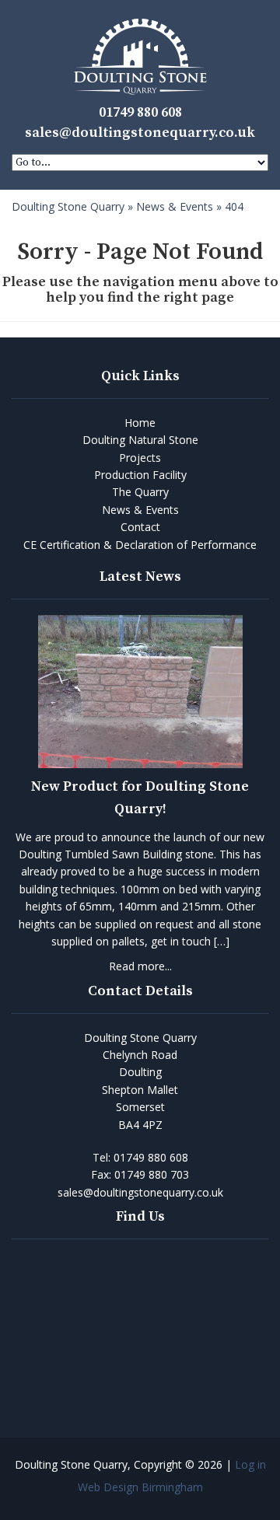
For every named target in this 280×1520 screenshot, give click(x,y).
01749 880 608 (140, 112)
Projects (140, 457)
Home (140, 422)
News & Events (140, 509)
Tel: (140, 1157)
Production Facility (140, 474)
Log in (250, 1464)
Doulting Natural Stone (140, 439)
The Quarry (140, 491)
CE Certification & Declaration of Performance (140, 544)
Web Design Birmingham (140, 1487)
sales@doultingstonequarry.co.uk (140, 133)
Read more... (140, 966)
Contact (140, 526)
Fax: (140, 1174)
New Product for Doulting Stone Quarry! (140, 797)
